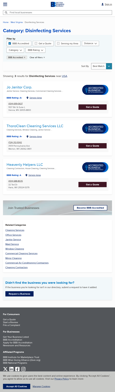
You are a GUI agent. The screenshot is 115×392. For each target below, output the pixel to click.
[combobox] (101, 66)
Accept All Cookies (16, 386)
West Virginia (17, 22)
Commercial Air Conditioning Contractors (27, 263)
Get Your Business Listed (16, 337)
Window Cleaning (14, 248)
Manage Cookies (41, 386)
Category (13, 50)
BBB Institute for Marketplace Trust (21, 357)
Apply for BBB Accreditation (17, 342)
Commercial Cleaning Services (21, 253)
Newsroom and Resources (16, 345)
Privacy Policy (62, 379)
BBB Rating (34, 50)
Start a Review (10, 322)
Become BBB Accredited (90, 207)
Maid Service (12, 244)
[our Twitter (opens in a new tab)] (5, 370)
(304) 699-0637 (15, 103)
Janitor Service (13, 239)
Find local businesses (21, 12)
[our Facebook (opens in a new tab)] (17, 370)
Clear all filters (36, 57)
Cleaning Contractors (16, 267)
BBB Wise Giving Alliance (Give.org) (21, 360)
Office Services (13, 235)
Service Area (35, 97)
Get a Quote (45, 43)
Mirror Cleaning (13, 258)
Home (6, 22)
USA (64, 76)
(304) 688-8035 (15, 181)
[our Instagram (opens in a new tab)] (23, 370)
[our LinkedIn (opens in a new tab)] (11, 370)
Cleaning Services (14, 230)
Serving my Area (69, 43)
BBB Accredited (20, 43)
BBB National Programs (15, 363)
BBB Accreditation (12, 339)
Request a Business (19, 294)
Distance (88, 43)
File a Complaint (11, 325)
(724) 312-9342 (15, 142)
